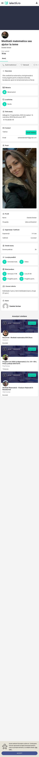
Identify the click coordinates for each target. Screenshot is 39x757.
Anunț (4, 58)
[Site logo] (13, 3)
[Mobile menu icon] (2, 3)
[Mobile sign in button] (36, 3)
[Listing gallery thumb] (19, 178)
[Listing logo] (5, 35)
